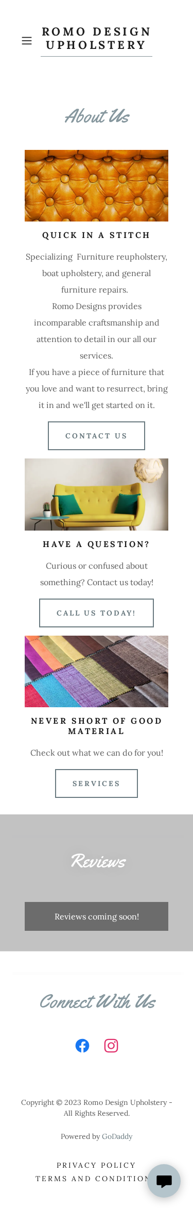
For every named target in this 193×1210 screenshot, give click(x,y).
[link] (97, 41)
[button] (28, 40)
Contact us (96, 435)
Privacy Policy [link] (96, 1165)
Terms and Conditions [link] (96, 1178)
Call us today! (97, 613)
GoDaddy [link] (117, 1136)
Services (96, 783)
